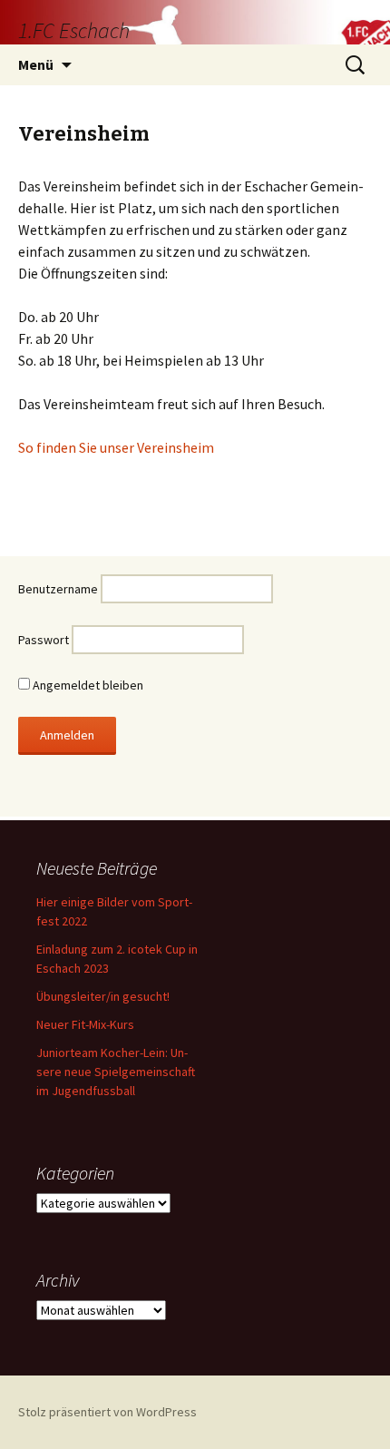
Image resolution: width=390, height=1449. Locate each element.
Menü (36, 64)
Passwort (43, 639)
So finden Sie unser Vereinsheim (116, 447)
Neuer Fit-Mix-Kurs (85, 1024)
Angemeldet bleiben (86, 685)
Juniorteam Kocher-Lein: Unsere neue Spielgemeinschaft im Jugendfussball (115, 1071)
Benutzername (58, 589)
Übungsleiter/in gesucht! (103, 996)
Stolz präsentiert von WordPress (107, 1412)
